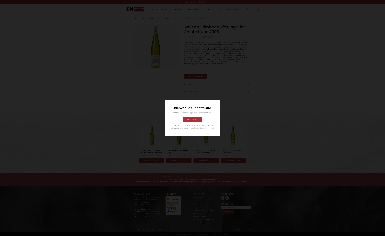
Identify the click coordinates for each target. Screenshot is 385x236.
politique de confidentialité (203, 128)
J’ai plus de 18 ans (192, 119)
